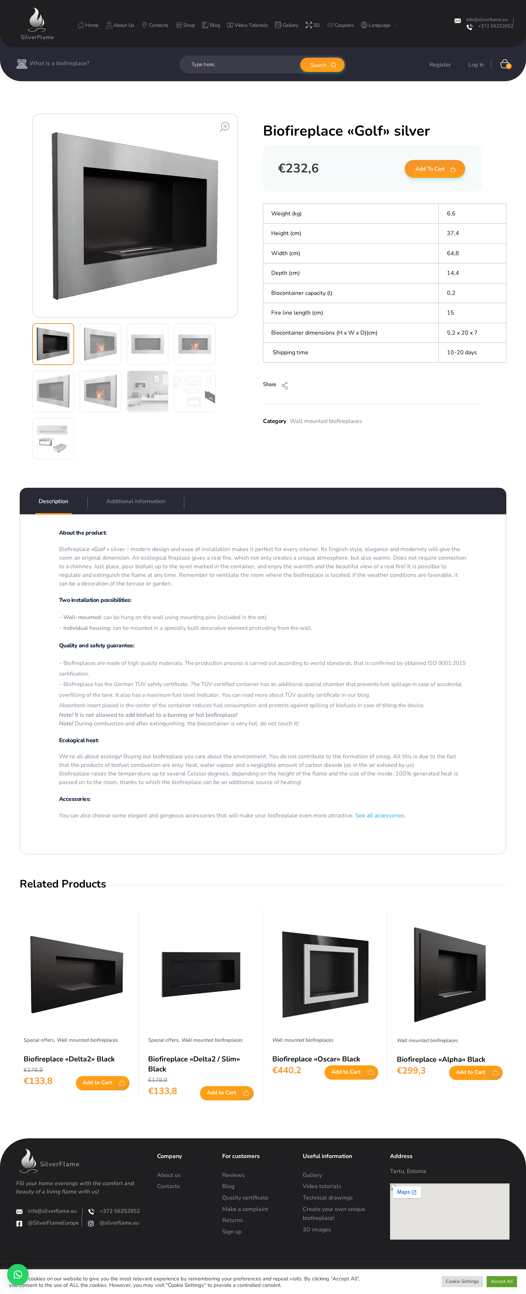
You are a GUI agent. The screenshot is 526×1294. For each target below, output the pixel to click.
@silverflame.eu (119, 1222)
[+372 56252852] (470, 27)
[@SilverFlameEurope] (19, 1223)
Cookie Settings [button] (462, 1281)
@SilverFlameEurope (53, 1222)
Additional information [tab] (135, 501)
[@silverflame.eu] (91, 1223)
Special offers (39, 1040)
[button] (18, 1274)
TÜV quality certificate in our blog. (327, 695)
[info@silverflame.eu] (457, 21)
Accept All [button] (502, 1281)
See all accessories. (380, 815)
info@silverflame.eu (486, 19)
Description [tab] (53, 501)
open (224, 126)
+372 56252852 (495, 26)
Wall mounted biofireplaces (326, 421)
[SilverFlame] (37, 19)
